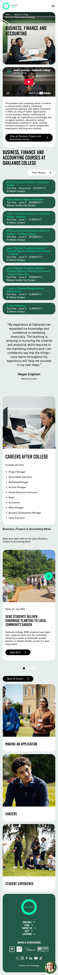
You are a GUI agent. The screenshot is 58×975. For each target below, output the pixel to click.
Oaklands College (21, 14)
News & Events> (15, 678)
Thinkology (34, 965)
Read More (15, 652)
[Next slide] (49, 576)
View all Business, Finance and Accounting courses (25, 138)
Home (7, 14)
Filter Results (39, 172)
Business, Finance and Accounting (19, 17)
